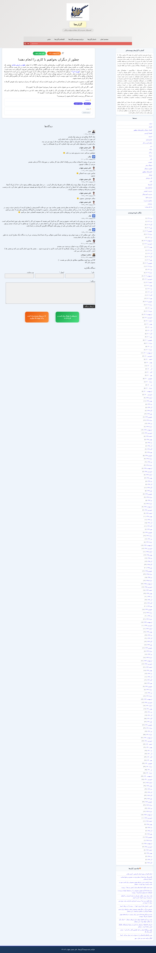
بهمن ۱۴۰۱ (149, 324)
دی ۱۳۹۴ (149, 596)
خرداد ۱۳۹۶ (149, 542)
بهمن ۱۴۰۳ (149, 247)
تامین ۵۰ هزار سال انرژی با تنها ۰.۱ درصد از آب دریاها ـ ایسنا (136, 906)
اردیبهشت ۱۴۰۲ (148, 314)
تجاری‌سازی (149, 139)
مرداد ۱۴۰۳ (149, 266)
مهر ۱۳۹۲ (149, 683)
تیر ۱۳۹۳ (149, 654)
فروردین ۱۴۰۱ (148, 356)
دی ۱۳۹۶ (149, 519)
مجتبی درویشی (86, 255)
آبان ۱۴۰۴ (149, 224)
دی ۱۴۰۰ (149, 365)
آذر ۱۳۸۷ (149, 859)
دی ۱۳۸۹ (149, 789)
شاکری (88, 241)
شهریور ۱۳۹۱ (148, 725)
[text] (63, 53)
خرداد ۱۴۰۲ (149, 311)
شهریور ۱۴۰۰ (148, 378)
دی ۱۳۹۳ (149, 635)
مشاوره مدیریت (148, 200)
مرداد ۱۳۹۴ (149, 612)
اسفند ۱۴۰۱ (149, 321)
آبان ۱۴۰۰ (149, 372)
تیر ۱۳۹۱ (149, 731)
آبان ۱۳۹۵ (149, 564)
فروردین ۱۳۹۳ (148, 664)
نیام (90, 216)
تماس (49, 39)
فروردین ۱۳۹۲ (148, 702)
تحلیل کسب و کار (147, 143)
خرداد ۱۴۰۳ (149, 272)
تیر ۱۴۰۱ (149, 346)
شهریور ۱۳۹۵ (148, 571)
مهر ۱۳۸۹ (149, 798)
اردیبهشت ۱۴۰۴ (148, 240)
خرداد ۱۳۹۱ (149, 734)
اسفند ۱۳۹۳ (149, 628)
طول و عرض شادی (18, 65)
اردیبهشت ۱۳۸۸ (148, 843)
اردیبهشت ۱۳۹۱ (148, 737)
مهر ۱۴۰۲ (149, 298)
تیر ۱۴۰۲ (149, 308)
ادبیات (150, 123)
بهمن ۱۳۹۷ (149, 478)
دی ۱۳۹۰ (149, 750)
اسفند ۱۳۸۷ (149, 850)
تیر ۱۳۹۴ (149, 616)
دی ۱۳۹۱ (149, 712)
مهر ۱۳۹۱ (149, 721)
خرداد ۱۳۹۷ (149, 503)
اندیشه (150, 136)
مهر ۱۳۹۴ (149, 606)
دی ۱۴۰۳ (149, 250)
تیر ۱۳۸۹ (149, 808)
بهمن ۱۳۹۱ (149, 709)
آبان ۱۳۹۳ (149, 641)
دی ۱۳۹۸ (149, 442)
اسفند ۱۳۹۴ (149, 590)
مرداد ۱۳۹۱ (149, 728)
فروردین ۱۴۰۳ (148, 279)
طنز (151, 159)
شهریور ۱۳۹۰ (148, 763)
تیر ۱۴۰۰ (149, 385)
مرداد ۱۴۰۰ (149, 381)
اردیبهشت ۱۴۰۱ (148, 353)
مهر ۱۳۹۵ (149, 567)
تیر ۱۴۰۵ (149, 218)
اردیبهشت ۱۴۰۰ (148, 391)
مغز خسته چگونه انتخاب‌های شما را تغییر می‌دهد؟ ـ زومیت (136, 887)
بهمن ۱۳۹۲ (149, 670)
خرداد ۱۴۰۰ (149, 388)
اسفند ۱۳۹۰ (149, 744)
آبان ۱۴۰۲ (149, 295)
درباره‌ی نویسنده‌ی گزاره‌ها (76, 39)
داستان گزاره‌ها (92, 39)
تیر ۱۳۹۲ (149, 693)
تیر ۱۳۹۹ (149, 423)
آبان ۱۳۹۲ (149, 680)
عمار (89, 131)
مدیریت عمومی (78, 103)
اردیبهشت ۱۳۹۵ (148, 583)
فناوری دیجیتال (148, 168)
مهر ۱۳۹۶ (149, 529)
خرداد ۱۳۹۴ (149, 619)
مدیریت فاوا (149, 197)
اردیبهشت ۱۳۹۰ (148, 776)
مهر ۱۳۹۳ (149, 644)
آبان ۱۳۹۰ (149, 757)
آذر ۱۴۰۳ (149, 253)
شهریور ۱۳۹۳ (148, 648)
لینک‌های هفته (148, 187)
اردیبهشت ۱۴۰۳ (148, 276)
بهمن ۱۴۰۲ (149, 285)
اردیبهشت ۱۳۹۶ (148, 545)
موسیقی (150, 204)
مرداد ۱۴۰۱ (149, 343)
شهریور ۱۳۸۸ (148, 837)
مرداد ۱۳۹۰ (149, 766)
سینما (150, 155)
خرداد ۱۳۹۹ (149, 426)
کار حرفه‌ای (87, 103)
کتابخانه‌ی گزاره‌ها (60, 39)
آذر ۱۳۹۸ (149, 446)
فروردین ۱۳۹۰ (148, 779)
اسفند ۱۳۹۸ (149, 436)
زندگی (150, 152)
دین (151, 146)
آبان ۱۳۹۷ (149, 487)
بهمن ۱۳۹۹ (149, 401)
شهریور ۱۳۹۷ (148, 494)
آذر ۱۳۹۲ (149, 677)
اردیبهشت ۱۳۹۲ (148, 699)
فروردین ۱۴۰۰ (148, 394)
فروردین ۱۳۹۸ (148, 471)
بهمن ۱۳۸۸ (149, 824)
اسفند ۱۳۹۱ (149, 705)
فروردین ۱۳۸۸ (148, 846)
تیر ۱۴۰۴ (149, 237)
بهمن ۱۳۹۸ (149, 439)
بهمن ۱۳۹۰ (149, 747)
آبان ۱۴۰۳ (149, 256)
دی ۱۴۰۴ (149, 221)
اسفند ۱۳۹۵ (149, 551)
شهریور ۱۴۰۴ (148, 231)
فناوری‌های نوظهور (147, 171)
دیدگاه (92, 281)
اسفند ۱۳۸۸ (149, 821)
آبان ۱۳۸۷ (149, 862)
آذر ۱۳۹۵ (149, 561)
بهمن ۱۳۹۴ (149, 593)
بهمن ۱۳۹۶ (149, 516)
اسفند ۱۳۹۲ (149, 667)
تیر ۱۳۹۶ (149, 539)
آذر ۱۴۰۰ (149, 369)
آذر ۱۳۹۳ (149, 638)
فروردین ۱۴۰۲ (148, 317)
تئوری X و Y (76, 71)
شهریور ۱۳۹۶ (148, 532)
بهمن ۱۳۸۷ (149, 853)
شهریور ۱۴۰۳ (148, 263)
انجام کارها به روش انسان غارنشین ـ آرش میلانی (139, 874)
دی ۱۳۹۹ (149, 404)
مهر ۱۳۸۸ (149, 834)
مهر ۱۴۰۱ (149, 337)
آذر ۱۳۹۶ (149, 523)
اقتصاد (150, 127)
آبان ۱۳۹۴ (149, 603)
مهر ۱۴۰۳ (149, 260)
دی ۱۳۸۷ (149, 856)
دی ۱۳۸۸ (149, 827)
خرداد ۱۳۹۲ (149, 696)
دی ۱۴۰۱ (149, 327)
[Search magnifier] (25, 43)
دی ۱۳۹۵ (149, 558)
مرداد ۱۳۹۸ (149, 458)
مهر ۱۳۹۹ (149, 414)
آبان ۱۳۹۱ (149, 718)
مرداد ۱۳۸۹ (149, 805)
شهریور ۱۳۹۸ (148, 455)
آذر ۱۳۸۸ (149, 830)
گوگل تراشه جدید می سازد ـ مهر (143, 938)
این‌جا (147, 67)
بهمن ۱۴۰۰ (149, 362)
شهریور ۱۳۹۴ (148, 609)
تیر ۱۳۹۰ (149, 769)
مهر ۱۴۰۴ (149, 227)
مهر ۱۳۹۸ (149, 452)
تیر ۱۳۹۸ (149, 462)
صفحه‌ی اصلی (104, 39)
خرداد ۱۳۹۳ (149, 657)
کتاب (151, 181)
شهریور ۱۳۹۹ (148, 417)
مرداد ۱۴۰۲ (149, 304)
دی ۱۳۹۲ (149, 673)
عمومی (150, 162)
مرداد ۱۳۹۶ (149, 535)
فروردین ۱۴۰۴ (148, 244)
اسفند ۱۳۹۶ (149, 513)
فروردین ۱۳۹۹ (148, 433)
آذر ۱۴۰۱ (149, 330)
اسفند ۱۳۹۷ (149, 474)
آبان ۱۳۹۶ (149, 526)
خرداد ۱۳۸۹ (149, 811)
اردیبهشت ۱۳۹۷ (148, 506)
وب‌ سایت (30, 272)
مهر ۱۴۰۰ (149, 375)
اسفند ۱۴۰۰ (149, 359)
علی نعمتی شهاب (39, 53)
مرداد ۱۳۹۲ (149, 689)
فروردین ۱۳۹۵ (148, 587)
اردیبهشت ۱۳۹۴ (148, 622)
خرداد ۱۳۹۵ (149, 580)
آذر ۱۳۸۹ (149, 792)
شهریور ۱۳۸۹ (148, 802)
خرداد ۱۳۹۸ (149, 465)
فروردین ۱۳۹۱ (148, 741)
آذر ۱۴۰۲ (149, 292)
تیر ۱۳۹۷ (149, 500)
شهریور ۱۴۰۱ (148, 340)
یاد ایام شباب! (148, 207)
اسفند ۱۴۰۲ (149, 282)
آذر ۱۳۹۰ (149, 753)
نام (92, 272)
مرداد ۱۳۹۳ (149, 651)
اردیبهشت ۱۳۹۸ (148, 468)
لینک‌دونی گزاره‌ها (134, 868)
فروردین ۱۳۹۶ (148, 548)
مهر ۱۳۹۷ (149, 490)
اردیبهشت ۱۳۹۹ (148, 430)
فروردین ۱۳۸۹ (148, 818)
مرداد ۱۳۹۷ (149, 497)
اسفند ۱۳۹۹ (149, 398)
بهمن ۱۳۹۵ (149, 555)
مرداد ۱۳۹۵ (149, 574)
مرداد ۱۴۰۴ (149, 234)
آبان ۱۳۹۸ (149, 449)
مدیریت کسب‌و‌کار (147, 194)
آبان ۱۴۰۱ (149, 333)
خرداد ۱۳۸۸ (149, 840)
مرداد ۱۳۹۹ (149, 420)
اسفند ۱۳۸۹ (149, 782)
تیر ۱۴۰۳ (149, 269)
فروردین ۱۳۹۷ (148, 510)
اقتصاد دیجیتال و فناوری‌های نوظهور (143, 130)
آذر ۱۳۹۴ (149, 600)
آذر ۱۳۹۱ (149, 715)
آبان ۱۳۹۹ (149, 410)
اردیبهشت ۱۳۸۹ (148, 814)
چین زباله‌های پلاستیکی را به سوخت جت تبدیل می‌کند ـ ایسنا (136, 935)
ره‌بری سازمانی (86, 112)
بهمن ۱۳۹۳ (149, 632)
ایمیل (61, 272)
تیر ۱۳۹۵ (149, 577)
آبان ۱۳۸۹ (149, 795)
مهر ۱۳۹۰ (149, 760)
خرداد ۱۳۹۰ (149, 773)
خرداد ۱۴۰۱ (149, 349)
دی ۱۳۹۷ (149, 481)
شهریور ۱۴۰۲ (148, 301)
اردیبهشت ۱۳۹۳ (148, 660)
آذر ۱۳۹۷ (149, 484)
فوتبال (150, 175)
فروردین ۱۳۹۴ (148, 625)
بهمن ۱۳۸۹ (149, 785)
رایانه (150, 149)
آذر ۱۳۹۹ (149, 407)
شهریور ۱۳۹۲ (148, 686)
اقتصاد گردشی (148, 133)
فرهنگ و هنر (149, 165)
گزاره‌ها (78, 24)
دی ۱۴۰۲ (149, 288)
